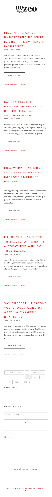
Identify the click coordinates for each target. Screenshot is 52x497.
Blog (23, 84)
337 (28, 377)
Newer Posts (16, 372)
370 (9, 382)
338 (35, 377)
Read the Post (14, 75)
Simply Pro (27, 488)
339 (43, 377)
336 (42, 372)
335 (34, 372)
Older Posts (21, 382)
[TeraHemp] (9, 437)
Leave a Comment (12, 84)
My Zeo (26, 9)
